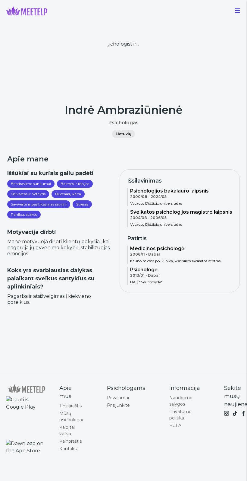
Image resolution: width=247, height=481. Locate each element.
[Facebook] (243, 413)
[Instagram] (226, 413)
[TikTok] (235, 413)
